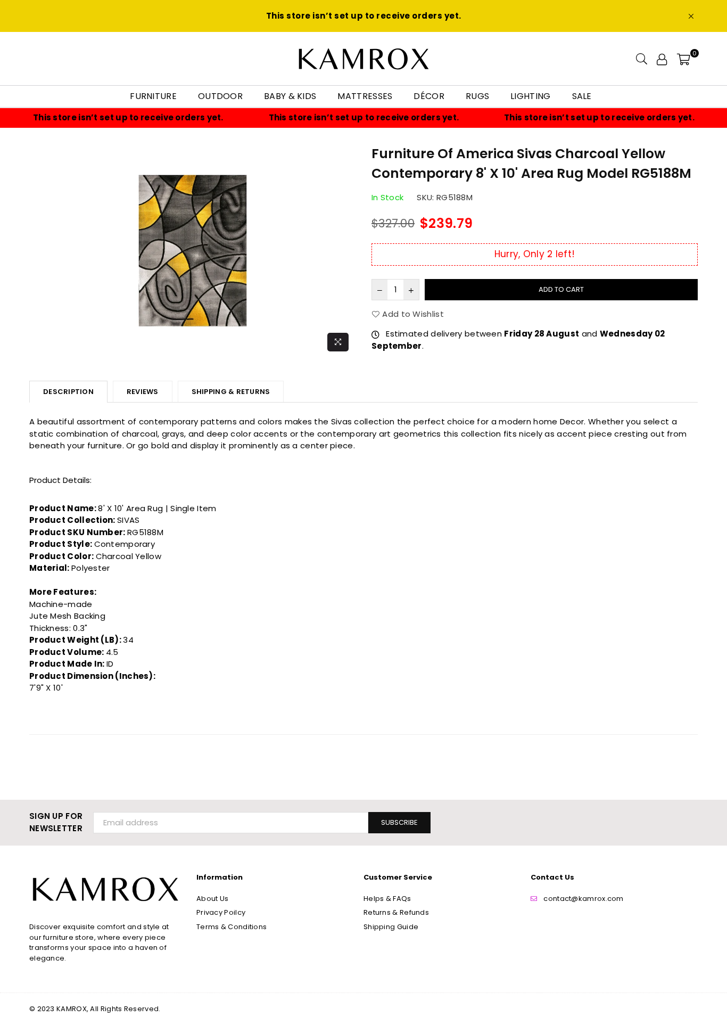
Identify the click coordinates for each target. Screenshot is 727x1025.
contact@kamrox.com (583, 898)
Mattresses (364, 96)
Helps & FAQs (387, 898)
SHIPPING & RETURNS (231, 392)
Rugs (477, 96)
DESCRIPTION (68, 392)
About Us (212, 898)
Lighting (530, 96)
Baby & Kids (290, 96)
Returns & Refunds (396, 912)
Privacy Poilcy (220, 912)
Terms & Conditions (231, 927)
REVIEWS (143, 392)
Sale (582, 96)
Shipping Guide (390, 927)
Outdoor (220, 96)
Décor (429, 96)
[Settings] (662, 59)
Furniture (153, 96)
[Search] (641, 59)
